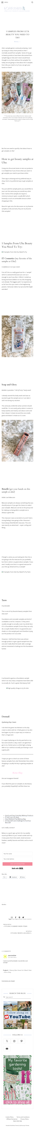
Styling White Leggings (21, 933)
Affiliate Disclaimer (12, 1119)
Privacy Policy (25, 1119)
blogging (16, 919)
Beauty (16, 41)
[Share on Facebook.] (15, 918)
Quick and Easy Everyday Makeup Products (19, 815)
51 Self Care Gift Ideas (12, 817)
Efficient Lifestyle (22, 919)
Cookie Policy (10, 1117)
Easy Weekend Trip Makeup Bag (15, 819)
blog (13, 919)
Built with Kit (17, 868)
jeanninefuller (12, 955)
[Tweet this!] (23, 918)
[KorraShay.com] (17, 12)
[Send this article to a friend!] (12, 918)
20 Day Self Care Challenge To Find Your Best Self (18, 821)
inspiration (29, 919)
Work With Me (17, 1121)
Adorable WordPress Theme (12, 1125)
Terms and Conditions (23, 1117)
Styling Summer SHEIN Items (15, 926)
